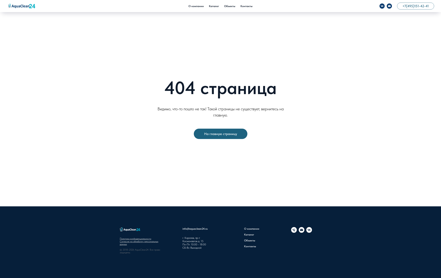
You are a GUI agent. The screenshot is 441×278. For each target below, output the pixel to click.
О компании (196, 6)
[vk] (309, 231)
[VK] (382, 6)
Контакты (246, 6)
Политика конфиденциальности (135, 238)
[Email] (389, 6)
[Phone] (294, 231)
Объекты (229, 6)
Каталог (214, 6)
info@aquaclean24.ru (195, 228)
